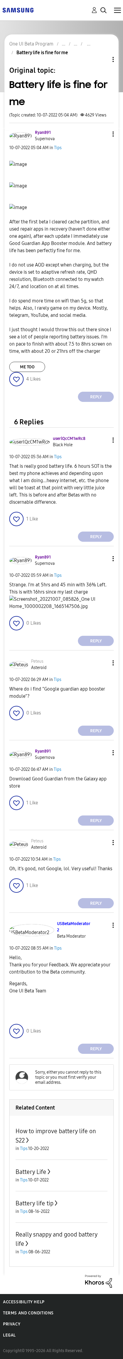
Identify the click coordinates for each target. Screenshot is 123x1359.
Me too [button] (27, 367)
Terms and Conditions (28, 1313)
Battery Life (31, 1171)
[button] (103, 134)
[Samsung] (17, 10)
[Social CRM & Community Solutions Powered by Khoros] (98, 1281)
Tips (57, 147)
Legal (9, 1335)
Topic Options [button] (103, 59)
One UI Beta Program (31, 44)
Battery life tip (34, 1203)
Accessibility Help (23, 1301)
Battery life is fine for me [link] (42, 52)
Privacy (11, 1324)
